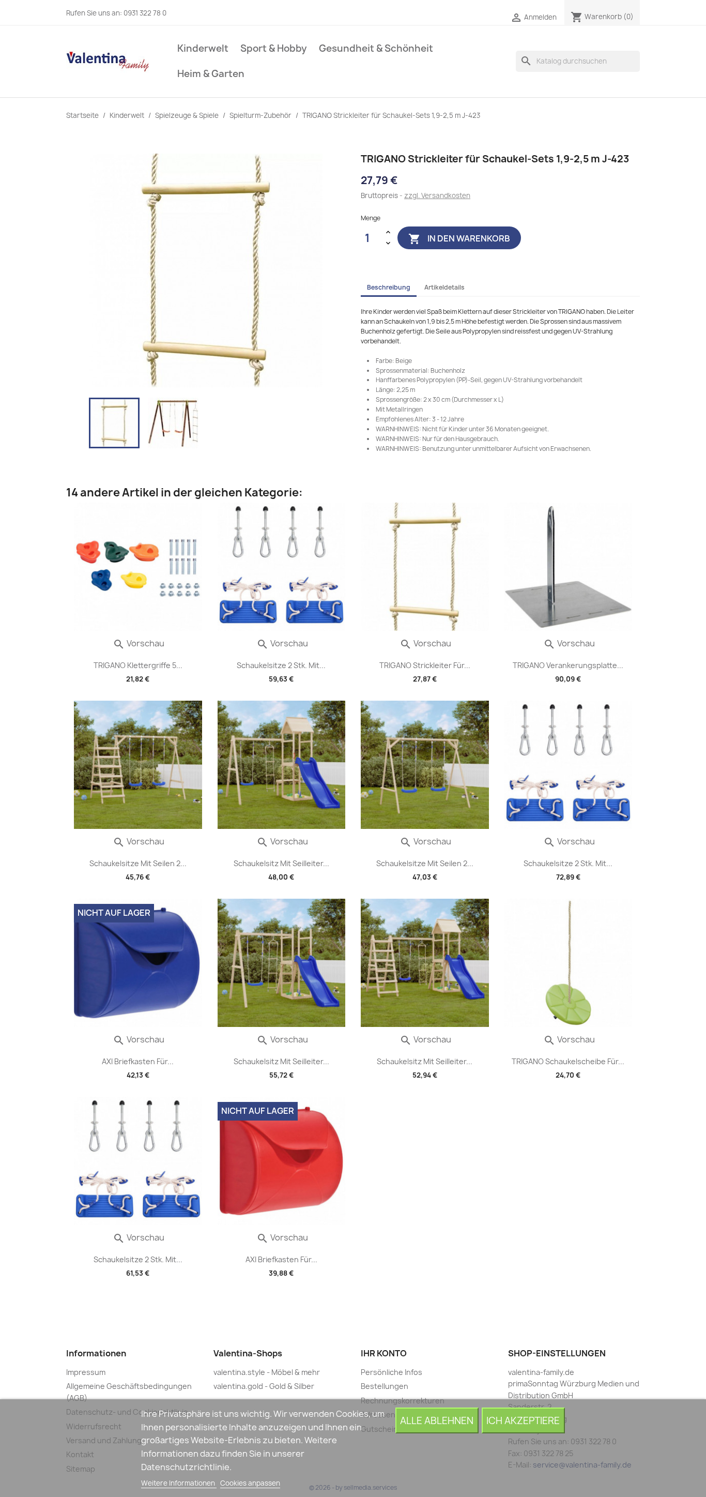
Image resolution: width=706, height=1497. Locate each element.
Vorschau (138, 643)
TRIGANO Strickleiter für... (424, 665)
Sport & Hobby (273, 48)
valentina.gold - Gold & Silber (263, 1386)
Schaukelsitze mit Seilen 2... (138, 863)
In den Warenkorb (459, 238)
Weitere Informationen (179, 1483)
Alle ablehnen (436, 1420)
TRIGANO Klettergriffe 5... (138, 665)
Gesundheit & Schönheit (376, 48)
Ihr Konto (384, 1353)
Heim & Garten (210, 73)
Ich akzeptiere (523, 1420)
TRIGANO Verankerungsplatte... (568, 665)
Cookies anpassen (250, 1483)
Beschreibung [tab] (388, 287)
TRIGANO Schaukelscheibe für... (568, 1061)
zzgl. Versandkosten (437, 195)
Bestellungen (384, 1386)
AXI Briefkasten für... (138, 1061)
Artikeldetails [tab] (444, 287)
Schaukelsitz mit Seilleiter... (281, 863)
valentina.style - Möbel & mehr (266, 1372)
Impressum (85, 1372)
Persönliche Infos (391, 1372)
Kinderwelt (202, 48)
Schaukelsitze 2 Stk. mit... (281, 665)
